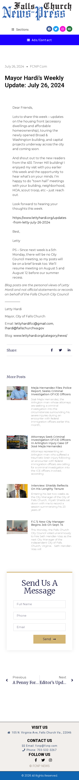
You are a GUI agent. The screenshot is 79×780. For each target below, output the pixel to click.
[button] (20, 29)
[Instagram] (63, 29)
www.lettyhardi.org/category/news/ (40, 335)
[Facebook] (49, 29)
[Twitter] (56, 29)
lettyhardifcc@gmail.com (34, 323)
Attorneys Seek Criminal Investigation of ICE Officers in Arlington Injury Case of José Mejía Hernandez (51, 441)
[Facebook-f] (36, 760)
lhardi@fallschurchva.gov (24, 328)
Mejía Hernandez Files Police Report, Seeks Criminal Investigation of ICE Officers (51, 391)
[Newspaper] (69, 29)
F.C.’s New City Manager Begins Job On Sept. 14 (47, 523)
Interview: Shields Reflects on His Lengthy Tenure (49, 487)
